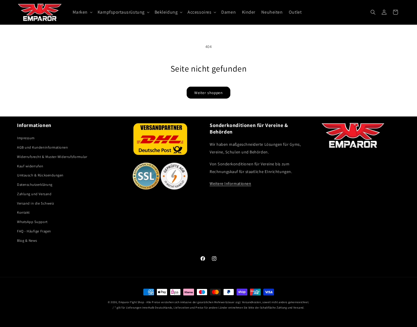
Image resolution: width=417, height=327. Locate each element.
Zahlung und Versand (34, 193)
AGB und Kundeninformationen (42, 147)
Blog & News (27, 240)
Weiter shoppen (208, 92)
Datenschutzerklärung (34, 184)
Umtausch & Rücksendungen (40, 175)
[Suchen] (373, 12)
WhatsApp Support (32, 221)
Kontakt (23, 212)
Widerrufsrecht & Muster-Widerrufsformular (52, 156)
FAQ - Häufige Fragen (34, 231)
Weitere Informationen (230, 183)
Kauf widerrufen (30, 166)
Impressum (26, 138)
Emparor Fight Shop (131, 302)
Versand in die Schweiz (35, 203)
